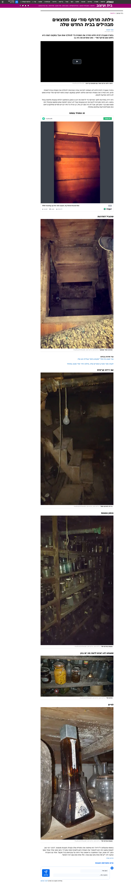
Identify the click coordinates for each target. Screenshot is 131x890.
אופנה (40, 2)
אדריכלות (51, 6)
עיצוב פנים (65, 6)
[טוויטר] (23, 6)
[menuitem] (101, 2)
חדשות (103, 2)
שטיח (107, 858)
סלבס (77, 2)
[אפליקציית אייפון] (25, 6)
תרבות (83, 2)
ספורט (96, 2)
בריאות (61, 2)
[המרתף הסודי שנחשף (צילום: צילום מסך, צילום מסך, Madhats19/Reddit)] (77, 285)
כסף (72, 2)
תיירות (54, 2)
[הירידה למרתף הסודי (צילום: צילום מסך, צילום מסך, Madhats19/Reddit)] (77, 440)
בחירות (90, 2)
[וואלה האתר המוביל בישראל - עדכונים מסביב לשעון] (110, 2)
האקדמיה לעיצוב (84, 6)
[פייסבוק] (20, 6)
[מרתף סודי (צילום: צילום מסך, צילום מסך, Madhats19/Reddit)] (77, 678)
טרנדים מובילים (74, 6)
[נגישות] (2, 2)
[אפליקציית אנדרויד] (28, 6)
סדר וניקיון (58, 6)
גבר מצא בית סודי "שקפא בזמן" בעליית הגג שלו (95, 359)
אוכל (67, 2)
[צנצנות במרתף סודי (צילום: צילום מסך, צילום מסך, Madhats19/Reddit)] (77, 582)
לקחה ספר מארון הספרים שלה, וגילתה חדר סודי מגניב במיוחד (90, 364)
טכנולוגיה (47, 2)
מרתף (111, 858)
